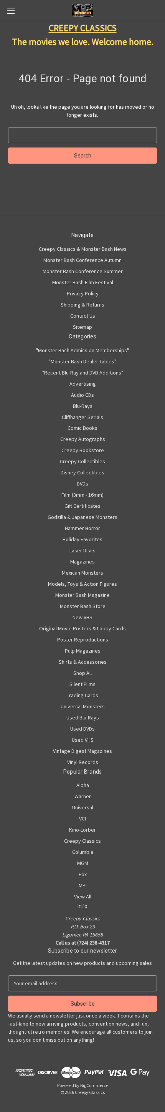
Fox (83, 874)
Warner (82, 796)
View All (82, 896)
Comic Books (82, 427)
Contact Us (82, 315)
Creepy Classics (82, 840)
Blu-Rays (82, 406)
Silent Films (82, 684)
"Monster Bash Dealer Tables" (82, 361)
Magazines (82, 561)
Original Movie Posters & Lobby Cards (82, 628)
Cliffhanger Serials (82, 417)
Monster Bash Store (83, 606)
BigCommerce (94, 1085)
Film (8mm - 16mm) (82, 494)
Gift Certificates (82, 505)
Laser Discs (82, 550)
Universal (82, 807)
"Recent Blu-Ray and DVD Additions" (82, 372)
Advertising (82, 383)
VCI (82, 818)
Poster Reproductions (82, 639)
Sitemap (82, 326)
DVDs (82, 483)
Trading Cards (82, 695)
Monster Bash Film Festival (82, 282)
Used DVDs (82, 728)
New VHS (82, 617)
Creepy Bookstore (82, 450)
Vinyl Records (82, 762)
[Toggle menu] (10, 10)
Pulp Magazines (83, 650)
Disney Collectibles (82, 472)
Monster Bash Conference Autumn (82, 260)
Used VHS (83, 739)
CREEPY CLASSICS (83, 28)
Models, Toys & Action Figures (82, 583)
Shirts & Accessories (83, 661)
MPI (83, 885)
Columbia (82, 852)
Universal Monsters (83, 706)
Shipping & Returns (82, 304)
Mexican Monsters (82, 572)
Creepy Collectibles (82, 461)
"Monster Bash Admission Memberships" (82, 350)
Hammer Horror (82, 528)
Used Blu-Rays (82, 717)
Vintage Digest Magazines (82, 750)
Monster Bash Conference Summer (83, 271)
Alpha (82, 785)
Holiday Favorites (82, 539)
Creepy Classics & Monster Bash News (83, 248)
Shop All (82, 673)
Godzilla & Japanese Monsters (82, 517)
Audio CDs (82, 394)
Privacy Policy (83, 293)
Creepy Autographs (82, 439)
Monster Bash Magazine (82, 595)
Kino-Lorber (82, 829)
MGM (82, 863)
